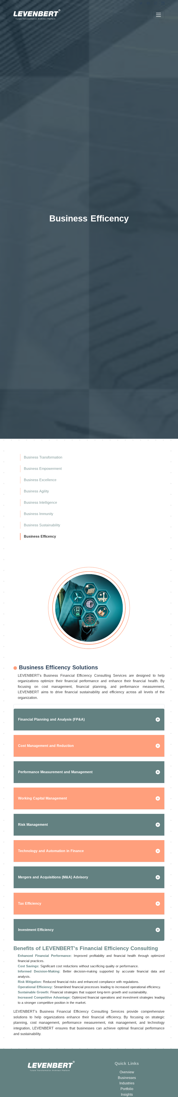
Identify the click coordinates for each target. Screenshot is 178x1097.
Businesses (127, 1077)
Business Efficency (40, 536)
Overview (127, 1072)
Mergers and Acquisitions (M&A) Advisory (53, 877)
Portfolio (126, 1088)
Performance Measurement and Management (55, 772)
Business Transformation (43, 457)
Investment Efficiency (36, 929)
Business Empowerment (43, 468)
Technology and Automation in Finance (51, 851)
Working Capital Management (42, 798)
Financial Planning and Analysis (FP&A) (51, 719)
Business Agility (36, 491)
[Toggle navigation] (158, 14)
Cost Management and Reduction (46, 745)
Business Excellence (40, 480)
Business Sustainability (42, 525)
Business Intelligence (40, 502)
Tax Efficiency (29, 903)
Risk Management (33, 824)
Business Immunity (38, 513)
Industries (126, 1083)
